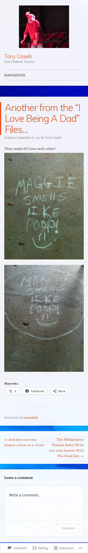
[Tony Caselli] (44, 26)
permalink (31, 417)
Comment (68, 528)
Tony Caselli (17, 56)
